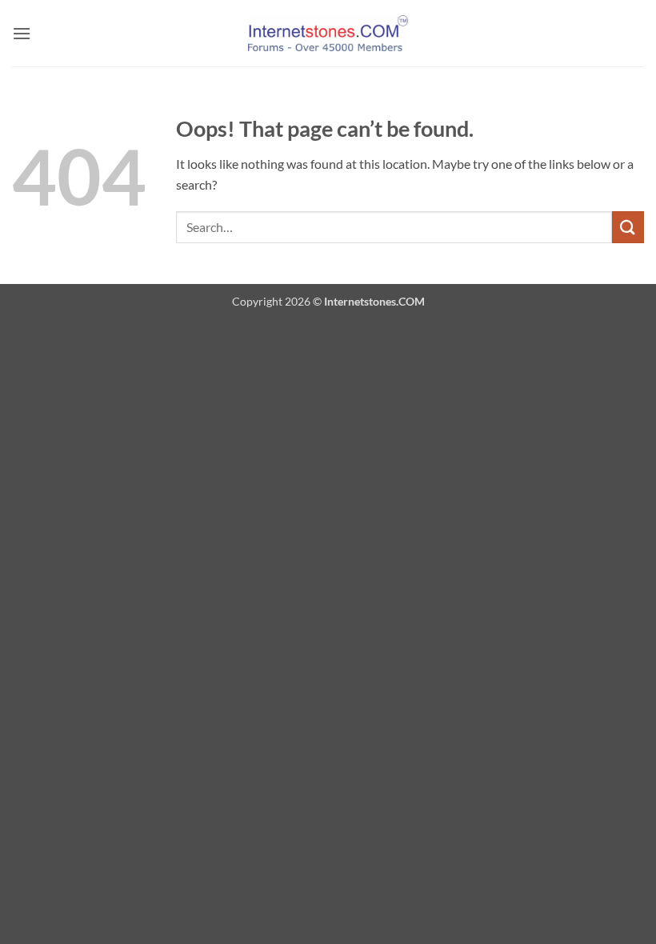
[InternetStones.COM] (328, 33)
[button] (21, 33)
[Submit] (628, 226)
